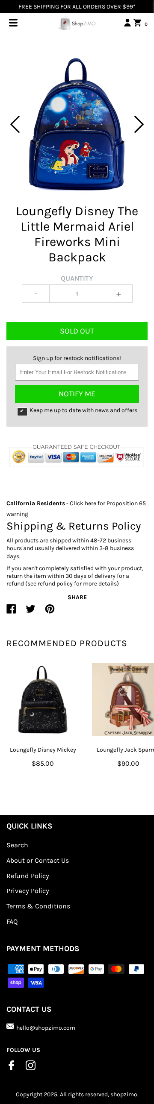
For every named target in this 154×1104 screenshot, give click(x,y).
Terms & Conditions (38, 906)
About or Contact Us (37, 860)
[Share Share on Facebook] (11, 612)
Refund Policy (27, 876)
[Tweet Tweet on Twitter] (31, 612)
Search (17, 845)
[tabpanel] (77, 124)
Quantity (77, 278)
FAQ (12, 921)
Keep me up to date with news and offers (83, 410)
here (90, 503)
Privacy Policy (27, 891)
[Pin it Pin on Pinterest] (50, 612)
